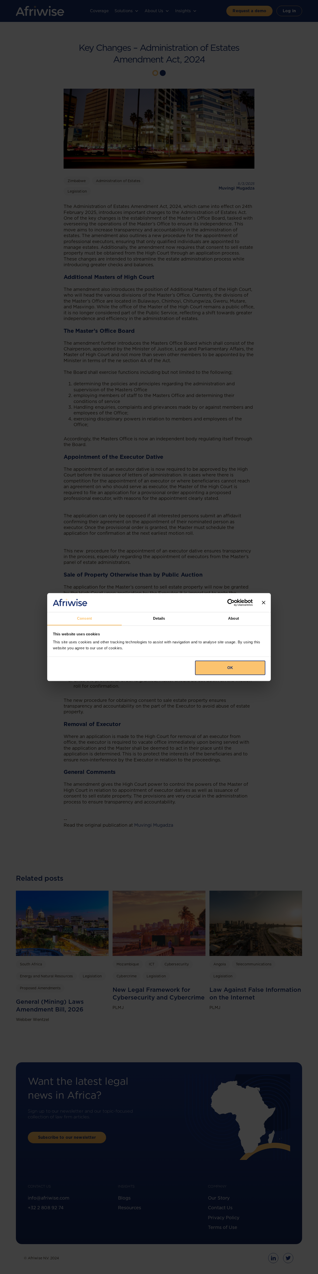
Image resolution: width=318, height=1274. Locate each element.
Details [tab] (159, 618)
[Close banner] (263, 602)
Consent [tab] (84, 618)
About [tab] (233, 618)
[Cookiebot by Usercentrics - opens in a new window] (231, 602)
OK (230, 668)
